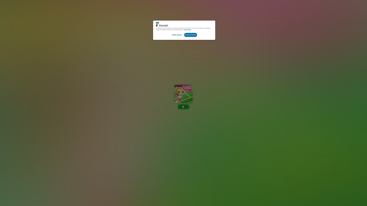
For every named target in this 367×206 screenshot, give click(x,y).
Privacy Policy (187, 29)
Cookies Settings (176, 34)
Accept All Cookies (190, 35)
